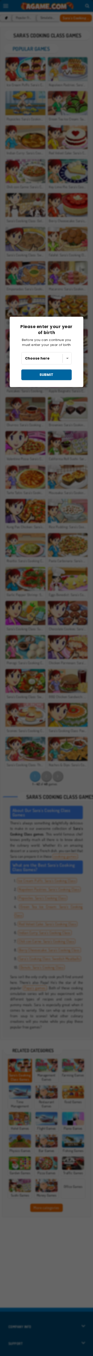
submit (46, 374)
